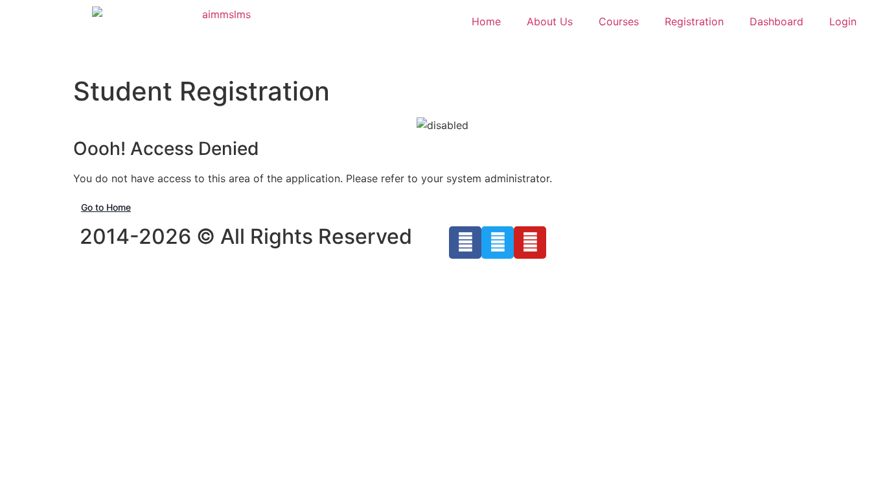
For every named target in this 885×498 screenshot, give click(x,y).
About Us (550, 21)
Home (486, 21)
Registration (694, 21)
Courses (619, 21)
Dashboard (776, 21)
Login (842, 21)
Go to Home (106, 207)
